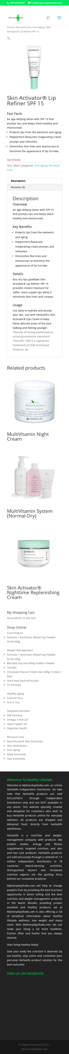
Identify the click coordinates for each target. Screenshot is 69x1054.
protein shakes (18, 844)
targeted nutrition (36, 848)
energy (37, 844)
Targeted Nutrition (18, 711)
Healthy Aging (15, 693)
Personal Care (23, 27)
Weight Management (20, 650)
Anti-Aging (38, 27)
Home (10, 27)
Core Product (15, 633)
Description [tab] (18, 181)
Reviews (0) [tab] (18, 187)
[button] (8, 38)
